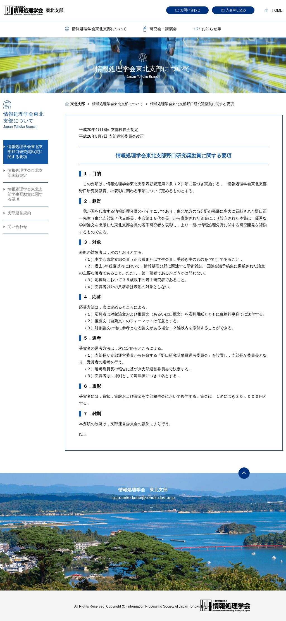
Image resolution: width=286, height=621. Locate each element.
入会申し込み (236, 10)
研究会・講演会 (163, 29)
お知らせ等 (211, 29)
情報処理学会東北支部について (99, 29)
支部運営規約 (19, 213)
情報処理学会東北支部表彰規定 (25, 173)
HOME (277, 11)
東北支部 (77, 104)
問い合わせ (17, 226)
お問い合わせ (190, 10)
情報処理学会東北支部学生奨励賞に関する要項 (25, 194)
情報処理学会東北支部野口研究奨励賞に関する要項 (25, 151)
